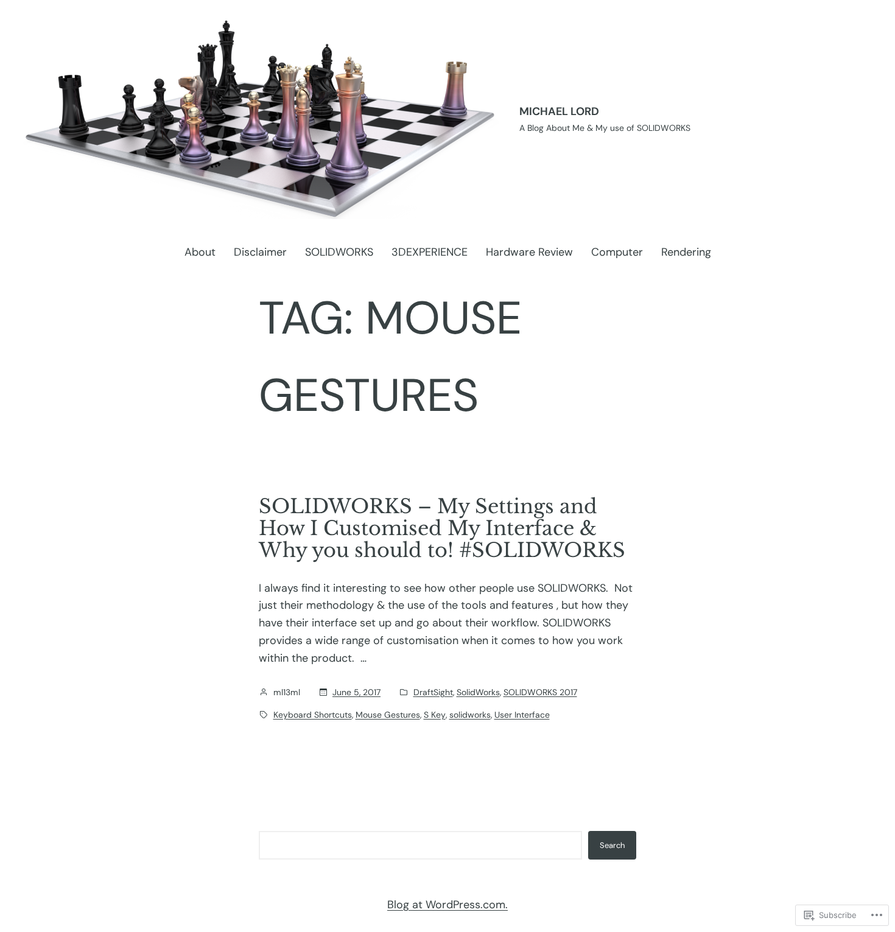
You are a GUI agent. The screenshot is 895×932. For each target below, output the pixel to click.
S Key (435, 714)
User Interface (522, 714)
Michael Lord (559, 111)
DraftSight (433, 692)
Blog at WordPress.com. (447, 904)
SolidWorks (478, 692)
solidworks (470, 714)
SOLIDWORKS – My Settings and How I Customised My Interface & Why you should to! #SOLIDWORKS (442, 528)
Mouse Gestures (388, 714)
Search (612, 845)
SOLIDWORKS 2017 (540, 692)
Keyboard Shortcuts (312, 714)
